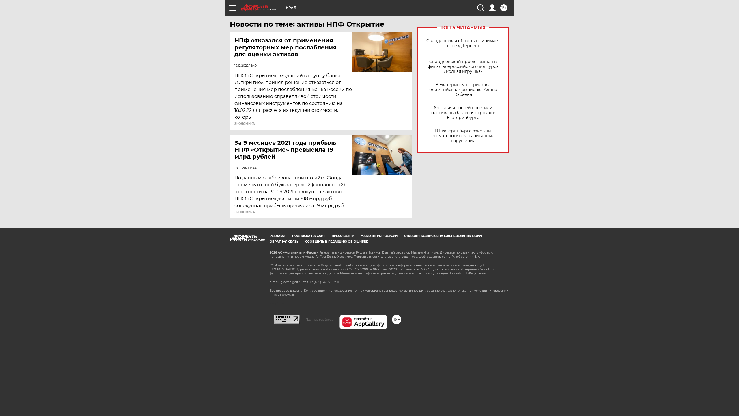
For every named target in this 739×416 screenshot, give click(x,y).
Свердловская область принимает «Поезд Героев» (463, 43)
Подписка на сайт (308, 236)
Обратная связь (284, 242)
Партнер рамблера (319, 319)
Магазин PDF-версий (379, 236)
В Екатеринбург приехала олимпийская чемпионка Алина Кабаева (463, 89)
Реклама (277, 236)
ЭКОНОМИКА (244, 123)
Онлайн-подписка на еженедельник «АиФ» (443, 236)
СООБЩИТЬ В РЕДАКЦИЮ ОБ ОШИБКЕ (336, 242)
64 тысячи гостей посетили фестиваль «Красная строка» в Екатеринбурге (463, 112)
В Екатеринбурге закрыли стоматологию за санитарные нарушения (463, 136)
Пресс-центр (343, 236)
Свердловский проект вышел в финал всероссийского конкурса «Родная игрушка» (463, 66)
